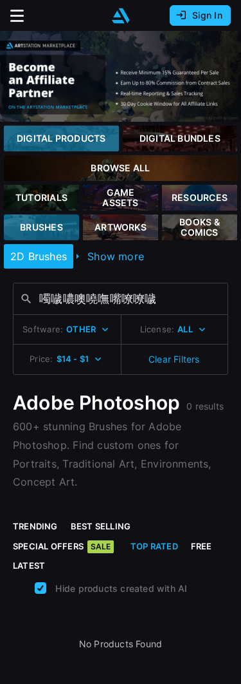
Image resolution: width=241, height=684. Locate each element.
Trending (35, 526)
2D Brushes (38, 256)
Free (201, 546)
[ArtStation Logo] (121, 16)
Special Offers (62, 546)
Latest (29, 565)
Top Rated (154, 546)
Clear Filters (174, 359)
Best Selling (101, 526)
